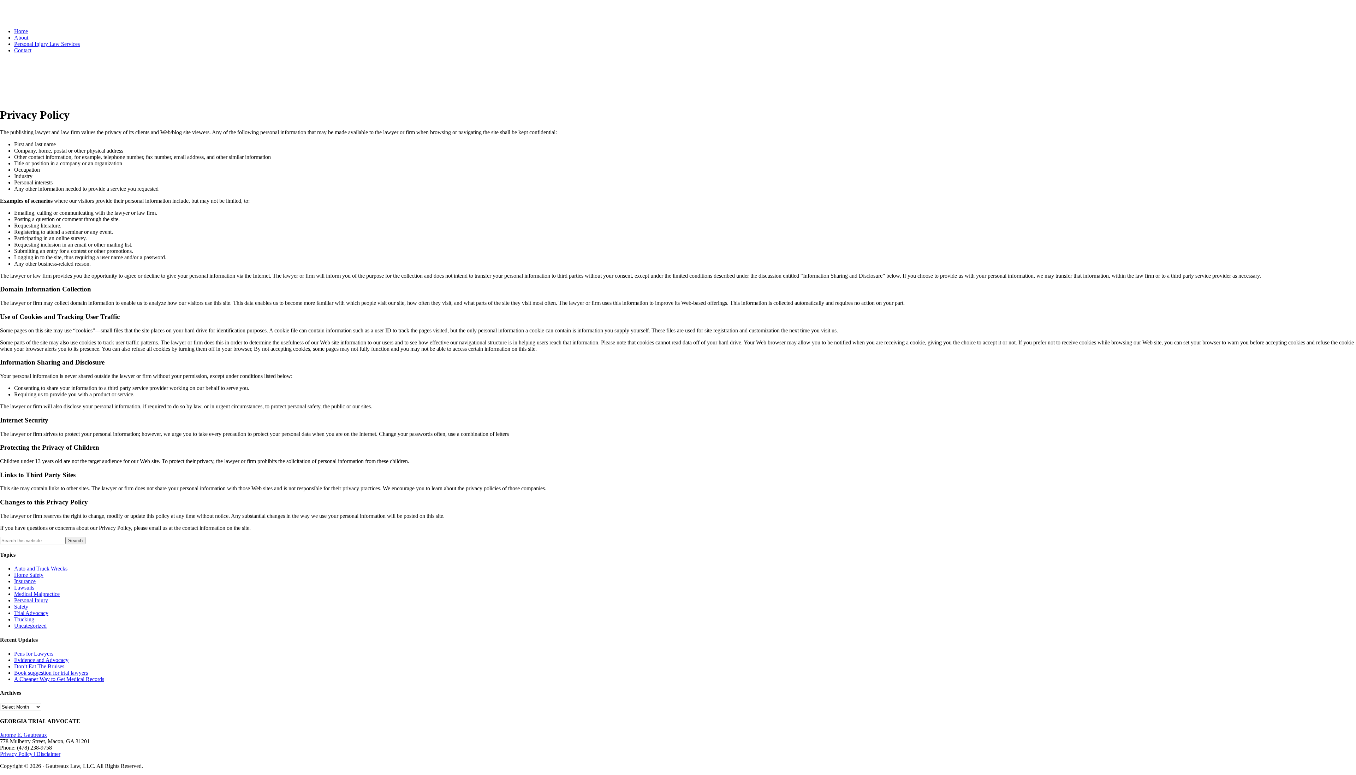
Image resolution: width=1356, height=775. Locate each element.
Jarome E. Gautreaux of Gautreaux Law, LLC (57, 16)
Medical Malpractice (37, 594)
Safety (21, 607)
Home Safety (28, 575)
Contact (22, 50)
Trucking (24, 619)
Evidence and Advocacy (41, 660)
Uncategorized (30, 626)
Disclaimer (48, 754)
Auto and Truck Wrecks (40, 569)
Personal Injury (31, 600)
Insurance (25, 581)
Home (21, 31)
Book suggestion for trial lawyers (51, 673)
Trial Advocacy (31, 613)
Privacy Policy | (18, 754)
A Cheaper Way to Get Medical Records (59, 679)
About (21, 38)
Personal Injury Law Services (47, 44)
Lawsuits (24, 588)
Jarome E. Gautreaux (23, 735)
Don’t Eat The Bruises (39, 666)
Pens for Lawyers (33, 654)
